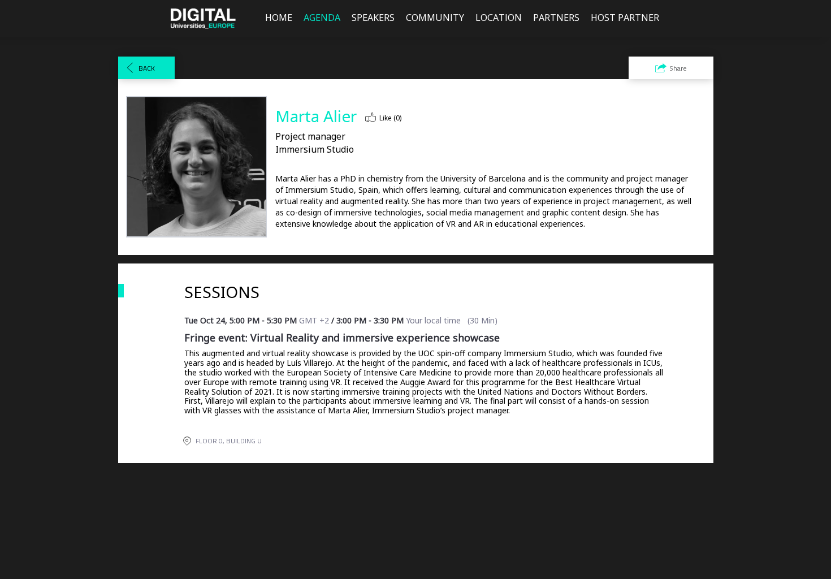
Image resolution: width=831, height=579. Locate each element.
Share (678, 68)
